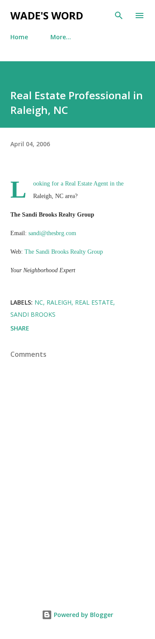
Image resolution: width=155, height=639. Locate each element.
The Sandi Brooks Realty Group (64, 252)
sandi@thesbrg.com (52, 233)
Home (19, 37)
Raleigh (58, 302)
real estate (94, 302)
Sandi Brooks (33, 314)
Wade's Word (46, 15)
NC (38, 302)
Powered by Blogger (82, 615)
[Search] (119, 15)
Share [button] (19, 328)
